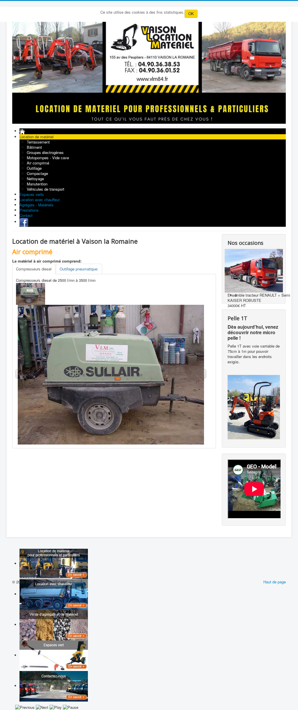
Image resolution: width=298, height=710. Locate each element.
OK (191, 13)
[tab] (33, 269)
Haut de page (274, 582)
